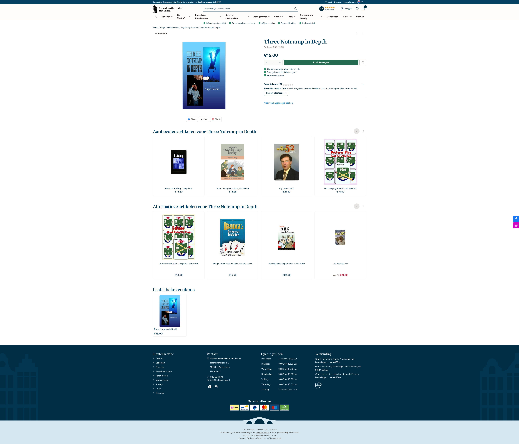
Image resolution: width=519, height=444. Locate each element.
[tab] (315, 84)
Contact (328, 2)
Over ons (337, 2)
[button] (361, 2)
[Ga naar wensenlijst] (357, 8)
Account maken (349, 2)
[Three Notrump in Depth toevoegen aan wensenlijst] (363, 62)
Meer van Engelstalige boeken (278, 103)
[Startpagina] (156, 16)
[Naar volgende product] (363, 33)
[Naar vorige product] (357, 33)
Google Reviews (263, 432)
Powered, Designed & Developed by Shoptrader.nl (260, 438)
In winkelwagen (321, 62)
